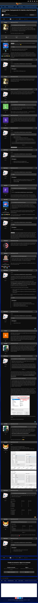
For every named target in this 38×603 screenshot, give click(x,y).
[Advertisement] (19, 590)
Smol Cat (5, 185)
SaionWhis (6, 442)
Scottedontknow (6, 115)
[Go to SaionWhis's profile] (5, 446)
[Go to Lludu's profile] (5, 106)
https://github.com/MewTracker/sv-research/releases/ (23, 63)
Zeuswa (5, 22)
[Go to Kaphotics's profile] (5, 258)
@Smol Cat (12, 232)
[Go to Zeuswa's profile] (5, 27)
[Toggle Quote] (12, 25)
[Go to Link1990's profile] (5, 348)
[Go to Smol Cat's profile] (5, 190)
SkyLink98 (5, 199)
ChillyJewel (6, 240)
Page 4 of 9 (26, 557)
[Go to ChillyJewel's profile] (5, 245)
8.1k (6, 263)
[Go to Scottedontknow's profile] (5, 120)
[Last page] (22, 19)
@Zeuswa (12, 43)
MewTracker (6, 59)
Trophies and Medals (5, 53)
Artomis (5, 330)
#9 (18, 181)
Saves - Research (14, 15)
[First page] (2, 19)
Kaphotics (5, 253)
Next (20, 557)
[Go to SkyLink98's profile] (5, 45)
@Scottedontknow (14, 147)
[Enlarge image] (20, 405)
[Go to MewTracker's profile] (3, 15)
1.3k (6, 211)
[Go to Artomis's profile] (5, 335)
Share (27, 14)
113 (6, 69)
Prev (4, 557)
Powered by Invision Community (19, 600)
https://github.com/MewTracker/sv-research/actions (20, 433)
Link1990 (5, 343)
